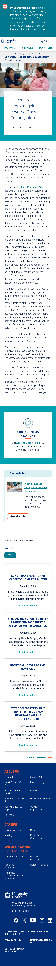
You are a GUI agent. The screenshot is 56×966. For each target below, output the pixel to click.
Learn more (39, 29)
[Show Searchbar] (46, 41)
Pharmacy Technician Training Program (14, 875)
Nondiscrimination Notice (41, 941)
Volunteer (9, 814)
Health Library (37, 782)
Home (18, 53)
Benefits (34, 830)
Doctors (9, 47)
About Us (11, 771)
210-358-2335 (24, 442)
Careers (11, 824)
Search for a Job (13, 830)
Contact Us (10, 777)
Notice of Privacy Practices (14, 950)
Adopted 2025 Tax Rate (14, 800)
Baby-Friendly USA (31, 187)
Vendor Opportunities (37, 808)
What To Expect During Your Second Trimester (35, 487)
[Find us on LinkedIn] (50, 920)
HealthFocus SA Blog (12, 784)
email (38, 442)
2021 (10, 555)
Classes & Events (39, 777)
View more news (37, 757)
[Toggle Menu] (52, 41)
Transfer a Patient (13, 856)
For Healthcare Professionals (17, 849)
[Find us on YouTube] (33, 920)
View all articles (18, 516)
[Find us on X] (24, 920)
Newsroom (31, 53)
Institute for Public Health (13, 792)
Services (27, 47)
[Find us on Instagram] (42, 920)
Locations (45, 47)
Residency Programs (9, 866)
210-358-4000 (20, 911)
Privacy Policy (12, 940)
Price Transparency (40, 798)
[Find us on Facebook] (16, 920)
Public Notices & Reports (13, 808)
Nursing (8, 835)
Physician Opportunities (37, 837)
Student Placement (40, 864)
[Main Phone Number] (42, 41)
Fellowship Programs (35, 858)
